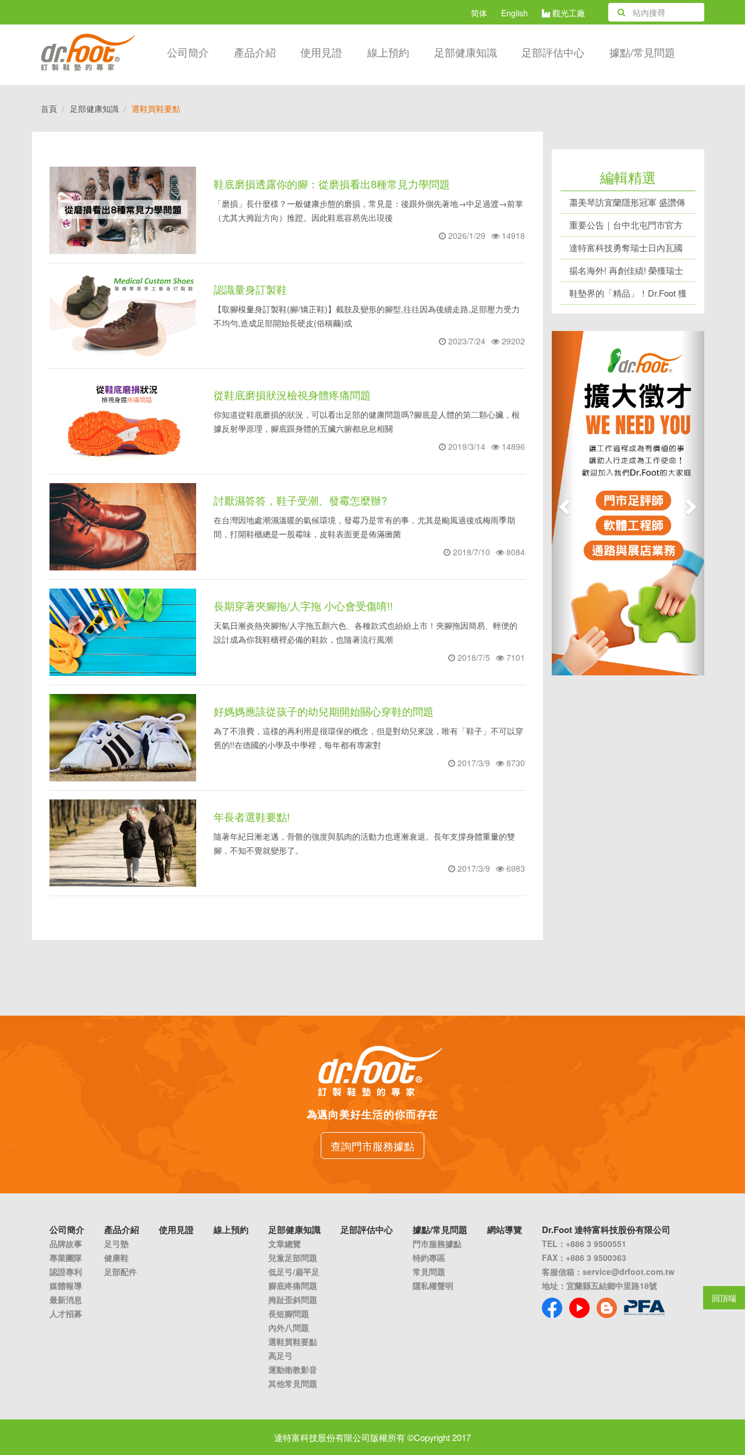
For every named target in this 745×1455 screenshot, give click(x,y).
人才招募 (65, 1313)
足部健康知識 (94, 108)
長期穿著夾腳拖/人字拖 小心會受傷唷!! (303, 605)
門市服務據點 (437, 1243)
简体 (479, 13)
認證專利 (65, 1271)
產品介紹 (255, 51)
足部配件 (120, 1271)
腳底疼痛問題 (292, 1285)
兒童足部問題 (292, 1257)
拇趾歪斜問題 (292, 1299)
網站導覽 (504, 1229)
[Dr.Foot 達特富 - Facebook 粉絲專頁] (552, 1308)
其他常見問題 (292, 1383)
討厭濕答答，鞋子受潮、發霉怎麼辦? (300, 500)
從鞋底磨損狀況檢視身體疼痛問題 (292, 394)
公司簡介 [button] (188, 51)
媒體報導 (65, 1285)
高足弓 (280, 1355)
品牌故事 (65, 1243)
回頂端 (724, 1297)
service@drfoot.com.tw (629, 1271)
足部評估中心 (553, 51)
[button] (563, 503)
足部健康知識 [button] (465, 51)
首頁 (49, 108)
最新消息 (65, 1299)
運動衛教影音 (292, 1369)
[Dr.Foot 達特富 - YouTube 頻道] (579, 1308)
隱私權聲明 (433, 1285)
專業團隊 (65, 1257)
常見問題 (429, 1271)
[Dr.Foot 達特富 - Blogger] (607, 1308)
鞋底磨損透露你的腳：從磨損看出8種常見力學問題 (332, 183)
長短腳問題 (288, 1313)
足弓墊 (116, 1243)
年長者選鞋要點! (252, 816)
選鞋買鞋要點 (292, 1341)
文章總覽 (284, 1243)
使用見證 (321, 51)
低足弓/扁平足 (294, 1271)
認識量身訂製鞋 (250, 289)
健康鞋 (116, 1257)
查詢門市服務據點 (372, 1145)
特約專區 (429, 1257)
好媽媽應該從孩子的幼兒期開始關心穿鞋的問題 (324, 710)
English (514, 13)
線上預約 (388, 51)
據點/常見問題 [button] (642, 51)
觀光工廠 (567, 13)
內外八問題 (288, 1327)
